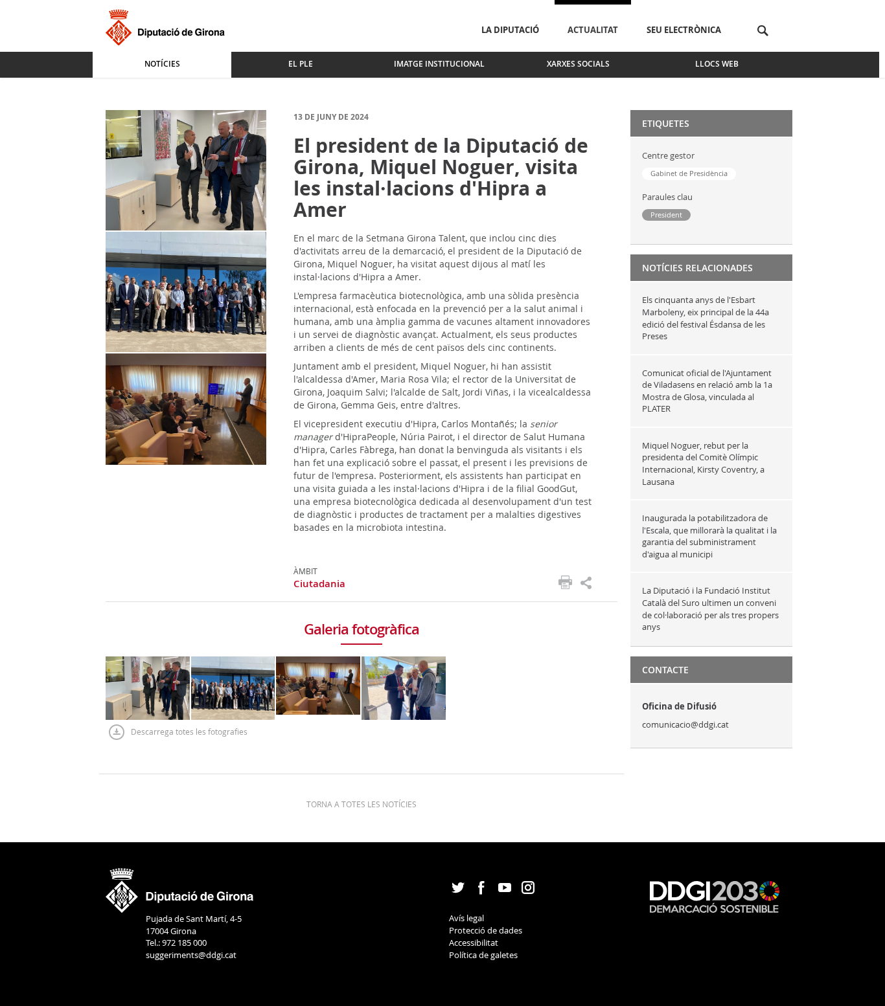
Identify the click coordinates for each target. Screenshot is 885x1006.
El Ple (300, 63)
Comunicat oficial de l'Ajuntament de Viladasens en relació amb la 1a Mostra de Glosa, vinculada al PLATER (707, 391)
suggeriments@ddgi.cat (191, 955)
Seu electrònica (684, 30)
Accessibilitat (473, 942)
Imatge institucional (439, 63)
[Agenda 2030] (714, 896)
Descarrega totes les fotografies (189, 731)
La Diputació (510, 30)
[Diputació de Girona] (167, 25)
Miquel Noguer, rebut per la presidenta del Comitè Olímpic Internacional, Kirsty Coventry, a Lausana (703, 463)
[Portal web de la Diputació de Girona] (180, 886)
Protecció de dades (485, 930)
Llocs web (717, 63)
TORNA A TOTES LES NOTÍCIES (361, 804)
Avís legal (466, 918)
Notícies (162, 63)
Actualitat (593, 30)
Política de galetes (483, 955)
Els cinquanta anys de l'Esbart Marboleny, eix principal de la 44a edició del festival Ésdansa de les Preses (705, 318)
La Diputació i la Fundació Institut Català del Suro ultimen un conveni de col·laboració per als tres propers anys (710, 608)
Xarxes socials (578, 63)
